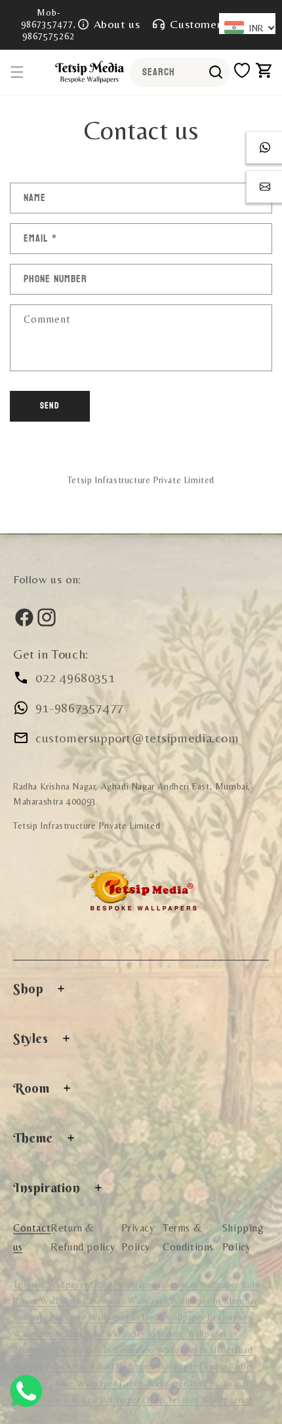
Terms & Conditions (188, 1237)
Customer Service (216, 24)
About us (117, 24)
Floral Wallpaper (124, 1284)
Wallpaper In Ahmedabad (63, 1366)
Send (50, 405)
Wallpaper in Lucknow (59, 1333)
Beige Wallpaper (47, 1400)
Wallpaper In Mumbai (213, 1301)
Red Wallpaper (111, 1400)
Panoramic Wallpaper (125, 1301)
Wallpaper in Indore (147, 1333)
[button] (17, 72)
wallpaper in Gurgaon (210, 1317)
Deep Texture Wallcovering (198, 1400)
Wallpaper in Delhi (128, 1317)
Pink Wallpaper (220, 1383)
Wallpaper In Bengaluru (108, 1350)
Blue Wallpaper (87, 1383)
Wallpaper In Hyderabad (204, 1350)
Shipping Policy (243, 1237)
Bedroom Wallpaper (157, 1366)
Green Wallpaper (153, 1383)
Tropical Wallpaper (50, 1284)
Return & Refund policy (82, 1237)
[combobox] (179, 72)
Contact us (31, 1237)
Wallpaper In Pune (49, 1317)
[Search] (215, 72)
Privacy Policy (137, 1237)
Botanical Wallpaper (199, 1284)
